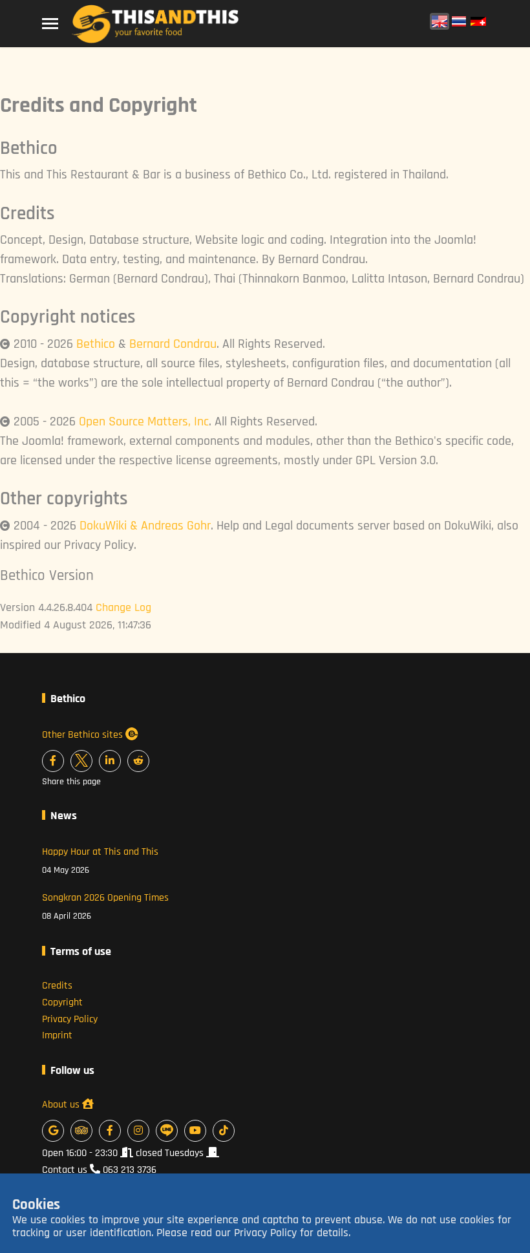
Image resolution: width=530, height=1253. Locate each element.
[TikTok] (224, 1131)
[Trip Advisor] (81, 1131)
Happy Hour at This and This (100, 860)
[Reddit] (138, 761)
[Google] (53, 1131)
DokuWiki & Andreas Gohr (145, 525)
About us (62, 1104)
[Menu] (50, 24)
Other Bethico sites (83, 735)
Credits (57, 985)
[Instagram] (138, 1131)
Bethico (95, 344)
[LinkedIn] (110, 761)
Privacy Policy (70, 1019)
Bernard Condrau (173, 344)
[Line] (167, 1131)
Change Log (123, 607)
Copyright (62, 1002)
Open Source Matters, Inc (144, 421)
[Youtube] (195, 1131)
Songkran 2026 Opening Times (105, 906)
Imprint (57, 1035)
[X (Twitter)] (81, 761)
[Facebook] (53, 761)
